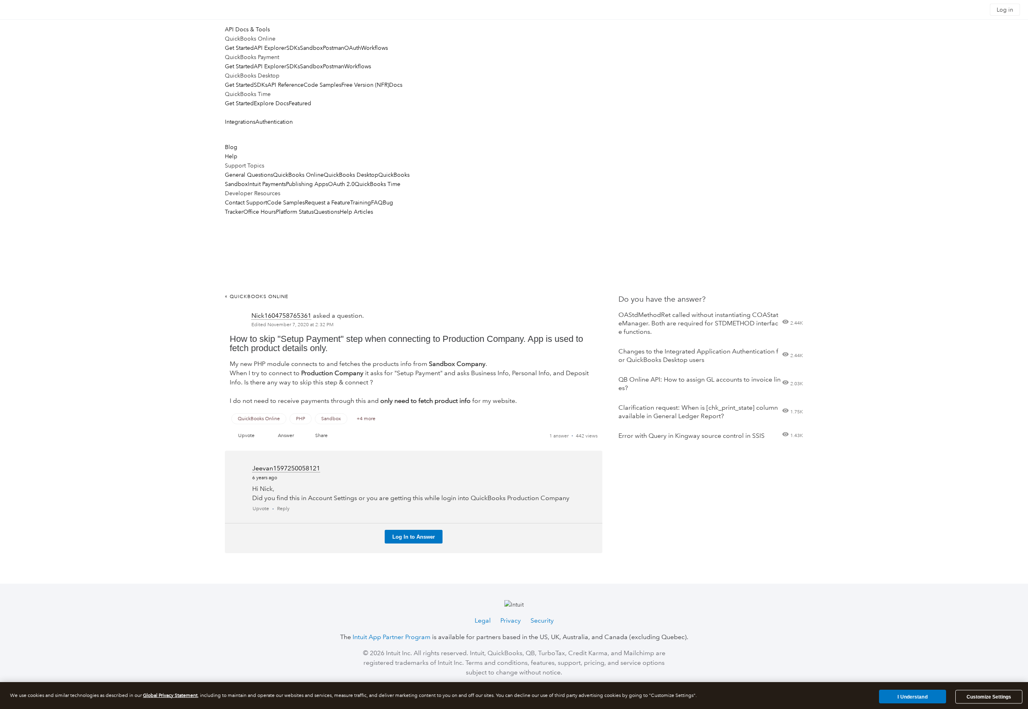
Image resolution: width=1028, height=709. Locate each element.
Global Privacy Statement (170, 696)
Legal (483, 620)
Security (542, 620)
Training (360, 202)
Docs (395, 84)
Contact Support (246, 202)
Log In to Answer (413, 537)
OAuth (352, 47)
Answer (286, 436)
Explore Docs (271, 103)
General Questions (249, 174)
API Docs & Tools (247, 29)
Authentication (274, 121)
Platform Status (295, 211)
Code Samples (322, 84)
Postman (333, 47)
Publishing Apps (307, 184)
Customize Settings (989, 697)
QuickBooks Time (377, 184)
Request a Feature (327, 202)
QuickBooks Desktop (351, 174)
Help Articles (356, 211)
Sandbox (311, 47)
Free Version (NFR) (365, 84)
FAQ (377, 202)
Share (321, 436)
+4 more (366, 419)
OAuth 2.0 (341, 184)
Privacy (510, 620)
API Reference (285, 84)
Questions (327, 211)
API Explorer (270, 47)
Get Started (239, 47)
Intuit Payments (267, 184)
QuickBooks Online (298, 174)
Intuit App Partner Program (391, 637)
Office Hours (259, 211)
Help (231, 156)
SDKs (293, 47)
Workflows (374, 47)
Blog (231, 147)
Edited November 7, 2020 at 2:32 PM (292, 325)
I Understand (912, 696)
